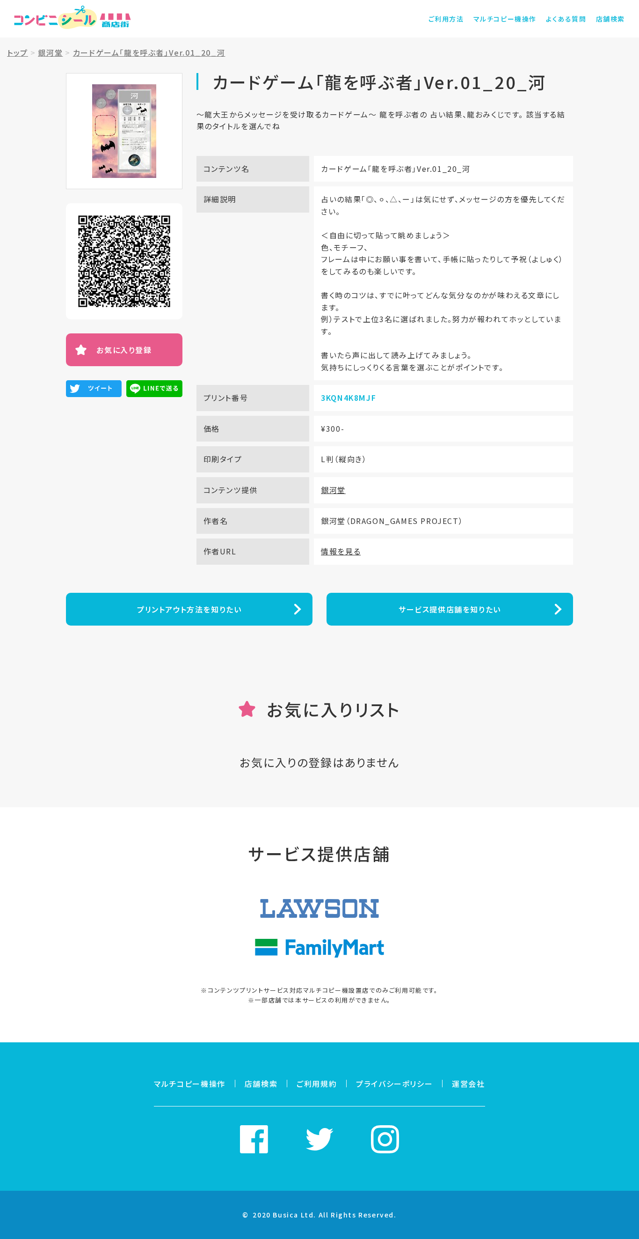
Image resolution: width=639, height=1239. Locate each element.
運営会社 (468, 1083)
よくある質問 (566, 18)
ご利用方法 (446, 18)
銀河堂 (333, 489)
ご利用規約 (317, 1083)
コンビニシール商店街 (72, 18)
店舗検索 (610, 18)
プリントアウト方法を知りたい (189, 609)
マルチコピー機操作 (505, 18)
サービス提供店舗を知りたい (450, 609)
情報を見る (341, 551)
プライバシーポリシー (394, 1083)
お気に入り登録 (124, 349)
